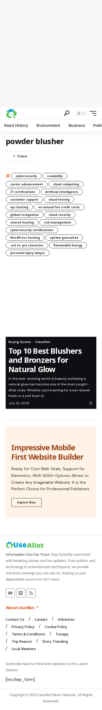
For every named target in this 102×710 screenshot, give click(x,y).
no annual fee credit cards (59, 207)
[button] (67, 113)
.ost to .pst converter (27, 245)
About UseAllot (20, 607)
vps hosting (19, 207)
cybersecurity (26, 176)
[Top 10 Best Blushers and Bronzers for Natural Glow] (51, 300)
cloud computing (66, 184)
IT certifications (22, 192)
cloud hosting (59, 199)
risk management (57, 222)
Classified (42, 342)
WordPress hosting (25, 238)
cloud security (60, 215)
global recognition (24, 215)
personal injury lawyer (27, 253)
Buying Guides (19, 342)
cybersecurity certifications (32, 230)
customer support (24, 199)
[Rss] (31, 593)
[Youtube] (10, 593)
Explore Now (26, 502)
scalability (55, 176)
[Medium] (20, 593)
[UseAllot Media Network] (11, 113)
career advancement (26, 184)
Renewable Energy (68, 245)
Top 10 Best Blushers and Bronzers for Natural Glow (45, 360)
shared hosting (22, 222)
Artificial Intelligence (61, 192)
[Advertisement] (51, 54)
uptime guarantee (64, 238)
